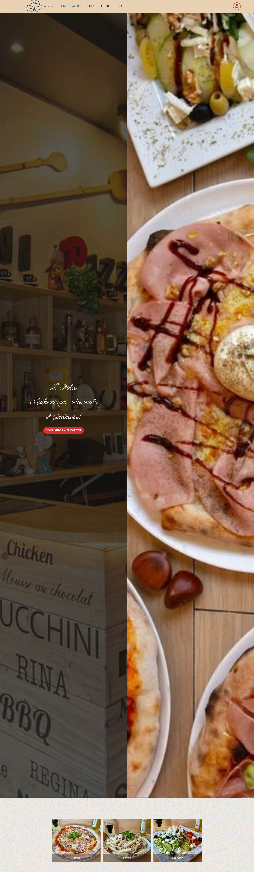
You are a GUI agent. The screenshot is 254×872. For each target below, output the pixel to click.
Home (63, 6)
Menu (92, 6)
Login (105, 6)
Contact (120, 6)
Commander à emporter (63, 430)
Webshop (78, 6)
